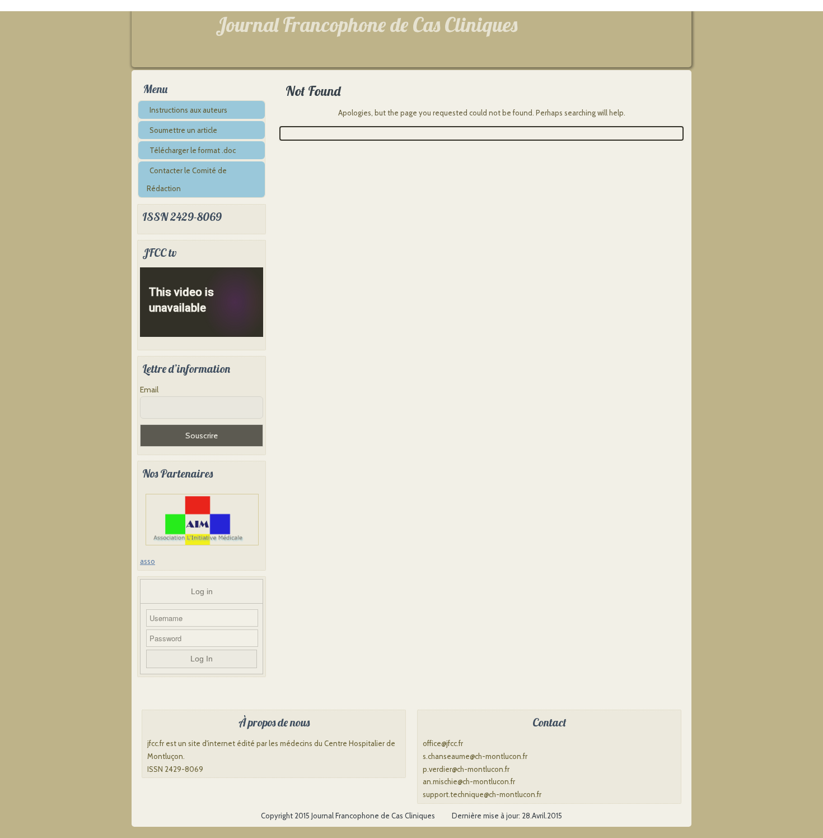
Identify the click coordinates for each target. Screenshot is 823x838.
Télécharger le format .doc (192, 150)
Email (149, 390)
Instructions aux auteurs (188, 109)
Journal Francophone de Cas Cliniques (366, 24)
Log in (202, 591)
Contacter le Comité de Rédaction (187, 179)
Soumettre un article (183, 130)
